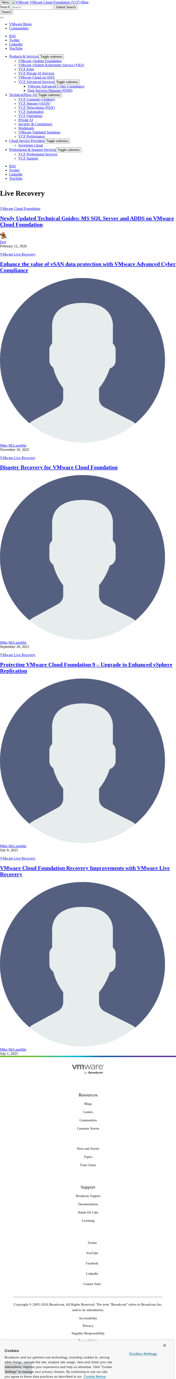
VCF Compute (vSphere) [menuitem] (36, 99)
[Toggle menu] (2, 17)
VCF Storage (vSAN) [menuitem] (34, 103)
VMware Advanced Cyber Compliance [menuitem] (56, 86)
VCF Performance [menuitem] (31, 136)
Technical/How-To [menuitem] (22, 95)
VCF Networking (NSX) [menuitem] (36, 108)
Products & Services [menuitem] (23, 56)
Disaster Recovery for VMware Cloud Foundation (59, 467)
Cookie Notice (94, 1376)
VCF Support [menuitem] (28, 158)
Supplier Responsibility (88, 1333)
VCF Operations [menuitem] (30, 116)
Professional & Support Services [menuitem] (32, 150)
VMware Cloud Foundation (20, 209)
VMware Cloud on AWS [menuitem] (36, 77)
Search (5, 7)
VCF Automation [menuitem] (31, 112)
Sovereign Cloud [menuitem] (30, 145)
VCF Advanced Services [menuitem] (36, 82)
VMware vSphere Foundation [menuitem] (40, 61)
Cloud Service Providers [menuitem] (26, 141)
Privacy (88, 1326)
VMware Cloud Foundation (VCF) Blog (59, 2)
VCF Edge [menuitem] (26, 69)
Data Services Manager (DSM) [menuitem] (50, 90)
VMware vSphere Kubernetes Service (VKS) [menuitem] (51, 65)
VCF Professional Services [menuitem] (37, 154)
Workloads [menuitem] (26, 128)
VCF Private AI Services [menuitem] (36, 73)
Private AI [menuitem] (25, 120)
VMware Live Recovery (18, 254)
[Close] (164, 1345)
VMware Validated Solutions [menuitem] (39, 132)
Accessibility (88, 1318)
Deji (3, 242)
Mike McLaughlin (13, 445)
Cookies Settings (143, 1353)
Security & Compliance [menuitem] (35, 124)
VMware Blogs (20, 24)
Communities (18, 28)
